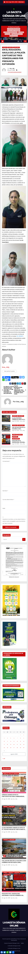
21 (17, 744)
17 (4, 744)
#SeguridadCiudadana (17, 34)
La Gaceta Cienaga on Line (14, 945)
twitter (22, 943)
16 (23, 741)
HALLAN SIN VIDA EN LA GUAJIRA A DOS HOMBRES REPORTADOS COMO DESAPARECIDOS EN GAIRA (14, 862)
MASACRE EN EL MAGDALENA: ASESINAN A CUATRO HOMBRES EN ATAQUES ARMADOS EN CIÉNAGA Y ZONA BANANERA (12, 896)
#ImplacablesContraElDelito (13, 30)
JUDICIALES (5, 47)
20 (14, 744)
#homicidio (7, 34)
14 (17, 741)
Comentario (6, 461)
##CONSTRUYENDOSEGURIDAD (14, 72)
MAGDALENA (21, 32)
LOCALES (10, 773)
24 (4, 747)
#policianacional (14, 35)
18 (7, 744)
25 (7, 747)
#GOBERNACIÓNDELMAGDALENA (10, 32)
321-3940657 (19, 336)
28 (17, 747)
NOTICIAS (10, 47)
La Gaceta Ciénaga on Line (14, 948)
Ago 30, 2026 (15, 421)
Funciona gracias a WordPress (9, 939)
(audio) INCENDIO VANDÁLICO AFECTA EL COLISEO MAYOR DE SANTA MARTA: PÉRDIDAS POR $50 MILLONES (13, 829)
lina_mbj (12, 68)
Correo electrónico (8, 499)
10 (4, 741)
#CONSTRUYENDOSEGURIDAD (13, 28)
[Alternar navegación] (18, 41)
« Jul (4, 758)
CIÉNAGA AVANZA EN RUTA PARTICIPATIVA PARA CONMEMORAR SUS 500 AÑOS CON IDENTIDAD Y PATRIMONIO (13, 797)
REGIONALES (16, 773)
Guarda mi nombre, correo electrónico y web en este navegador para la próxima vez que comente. (14, 521)
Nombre (5, 491)
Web (4, 508)
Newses (22, 939)
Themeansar (14, 940)
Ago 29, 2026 (15, 430)
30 (23, 747)
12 (10, 741)
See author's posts (9, 371)
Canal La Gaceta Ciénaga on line (12, 943)
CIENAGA (14, 434)
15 (20, 741)
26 (10, 747)
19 (10, 744)
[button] (21, 41)
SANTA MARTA (16, 47)
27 (13, 747)
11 (7, 741)
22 (20, 744)
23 (23, 744)
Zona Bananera (16, 438)
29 (20, 747)
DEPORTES (14, 416)
